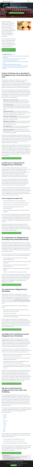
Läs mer (25, 463)
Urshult (4, 422)
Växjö (4, 429)
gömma (13, 54)
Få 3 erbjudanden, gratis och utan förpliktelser (16, 12)
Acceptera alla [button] (13, 465)
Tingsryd (5, 414)
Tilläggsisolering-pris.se (7, 1)
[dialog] (16, 463)
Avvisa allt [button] (19, 465)
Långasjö (5, 416)
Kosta (4, 431)
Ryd (4, 418)
